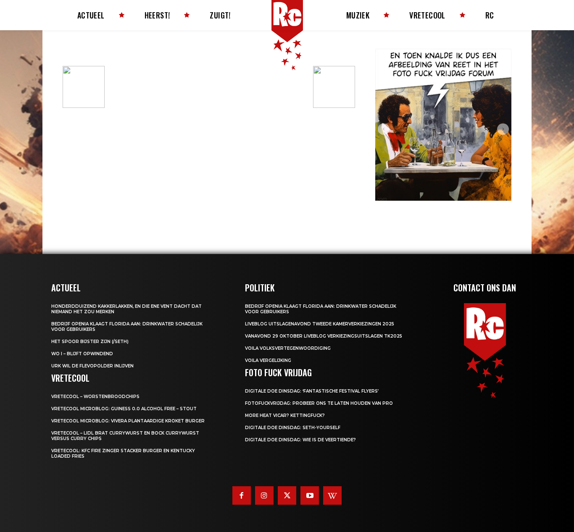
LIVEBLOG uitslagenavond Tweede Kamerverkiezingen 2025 (319, 324)
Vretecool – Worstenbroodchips (95, 396)
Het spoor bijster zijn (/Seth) (90, 341)
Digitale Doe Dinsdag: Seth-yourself (292, 427)
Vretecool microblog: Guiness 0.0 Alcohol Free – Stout (124, 408)
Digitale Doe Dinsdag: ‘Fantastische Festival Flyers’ (312, 391)
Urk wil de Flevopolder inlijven (92, 366)
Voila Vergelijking (268, 360)
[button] (384, 129)
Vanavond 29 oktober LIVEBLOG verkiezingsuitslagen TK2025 (323, 336)
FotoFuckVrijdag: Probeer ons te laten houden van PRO (319, 403)
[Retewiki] (332, 495)
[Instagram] (264, 495)
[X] (287, 495)
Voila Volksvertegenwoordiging (288, 348)
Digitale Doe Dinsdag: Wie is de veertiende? (300, 440)
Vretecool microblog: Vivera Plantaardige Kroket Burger (128, 421)
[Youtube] (309, 495)
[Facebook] (241, 495)
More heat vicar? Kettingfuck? (285, 415)
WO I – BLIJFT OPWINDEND (82, 353)
